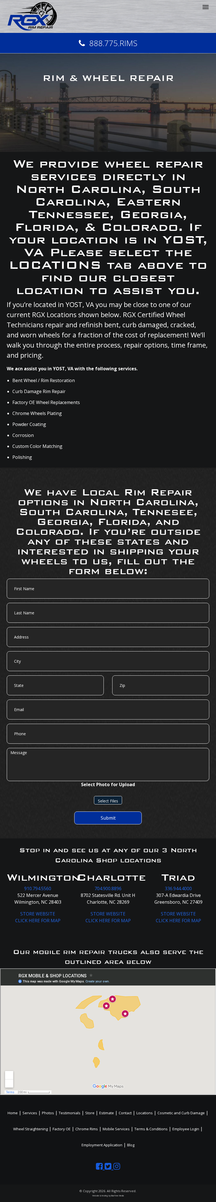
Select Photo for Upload (108, 784)
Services (29, 1112)
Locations (144, 1112)
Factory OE (62, 1128)
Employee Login (185, 1128)
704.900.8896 (108, 888)
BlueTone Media (117, 1195)
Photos (48, 1112)
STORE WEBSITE (37, 914)
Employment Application (102, 1144)
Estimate (106, 1112)
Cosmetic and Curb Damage (181, 1112)
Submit (108, 818)
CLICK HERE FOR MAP (37, 920)
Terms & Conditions (151, 1128)
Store (89, 1112)
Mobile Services (116, 1128)
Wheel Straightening (30, 1128)
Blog (130, 1144)
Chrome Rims (86, 1128)
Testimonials (69, 1112)
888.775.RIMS (113, 43)
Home (13, 1112)
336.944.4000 (178, 888)
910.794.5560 (37, 888)
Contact (125, 1112)
